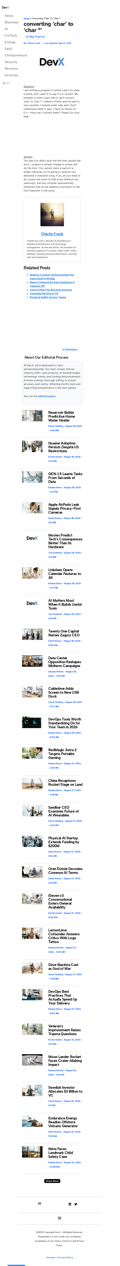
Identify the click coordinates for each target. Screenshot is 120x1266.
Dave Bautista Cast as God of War (63, 967)
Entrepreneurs (9, 55)
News (9, 16)
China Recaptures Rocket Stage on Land (65, 782)
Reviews (9, 68)
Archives (9, 75)
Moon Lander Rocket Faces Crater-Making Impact (65, 1061)
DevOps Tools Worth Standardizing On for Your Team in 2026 (64, 723)
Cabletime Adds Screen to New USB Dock (63, 692)
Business (9, 22)
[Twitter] (75, 1204)
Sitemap (50, 1257)
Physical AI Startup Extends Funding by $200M (63, 842)
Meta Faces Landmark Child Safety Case (60, 1153)
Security (9, 62)
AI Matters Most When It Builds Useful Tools (65, 604)
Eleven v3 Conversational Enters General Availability (60, 901)
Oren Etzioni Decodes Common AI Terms (65, 871)
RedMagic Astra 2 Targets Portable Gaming (62, 754)
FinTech (9, 35)
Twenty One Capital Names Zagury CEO (64, 633)
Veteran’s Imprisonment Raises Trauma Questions (64, 1030)
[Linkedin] (69, 1204)
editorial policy (46, 396)
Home (27, 18)
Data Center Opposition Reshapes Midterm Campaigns (64, 662)
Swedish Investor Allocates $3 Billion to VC (65, 1091)
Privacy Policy (65, 1257)
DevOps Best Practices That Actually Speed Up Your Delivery (62, 997)
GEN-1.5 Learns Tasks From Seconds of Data (65, 478)
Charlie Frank (52, 234)
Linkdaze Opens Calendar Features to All (64, 574)
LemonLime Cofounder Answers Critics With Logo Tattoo (64, 936)
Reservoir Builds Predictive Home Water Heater (61, 416)
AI (6, 29)
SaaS (8, 49)
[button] (52, 1181)
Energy (9, 42)
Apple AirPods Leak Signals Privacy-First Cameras (64, 508)
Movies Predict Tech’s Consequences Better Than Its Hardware (65, 541)
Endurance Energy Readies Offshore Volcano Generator (63, 1122)
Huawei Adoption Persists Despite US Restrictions (63, 447)
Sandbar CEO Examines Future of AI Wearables (63, 811)
